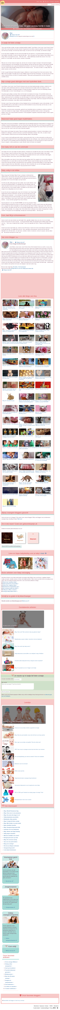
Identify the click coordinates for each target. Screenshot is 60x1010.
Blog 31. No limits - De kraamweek (11, 424)
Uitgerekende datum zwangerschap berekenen (25, 778)
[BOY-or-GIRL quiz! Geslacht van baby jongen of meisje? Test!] (8, 792)
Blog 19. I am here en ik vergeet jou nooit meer (10, 378)
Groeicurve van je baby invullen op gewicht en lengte (27, 727)
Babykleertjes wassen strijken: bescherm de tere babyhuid (28, 639)
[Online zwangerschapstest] (10, 920)
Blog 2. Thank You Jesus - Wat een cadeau (26, 307)
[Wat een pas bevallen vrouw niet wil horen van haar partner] (8, 735)
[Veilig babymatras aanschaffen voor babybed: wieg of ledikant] (8, 653)
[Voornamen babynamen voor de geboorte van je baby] (8, 785)
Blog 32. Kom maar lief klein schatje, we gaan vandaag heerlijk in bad (27, 425)
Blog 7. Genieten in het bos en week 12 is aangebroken (10, 331)
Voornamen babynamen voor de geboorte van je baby (27, 785)
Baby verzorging (27, 28)
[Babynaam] (7, 544)
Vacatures (42, 1005)
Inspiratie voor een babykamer (11, 829)
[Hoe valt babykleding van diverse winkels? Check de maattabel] (8, 756)
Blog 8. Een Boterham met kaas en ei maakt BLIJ (26, 331)
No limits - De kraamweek (19, 266)
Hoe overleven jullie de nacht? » (11, 588)
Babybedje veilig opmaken (10, 819)
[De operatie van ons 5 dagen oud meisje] (8, 667)
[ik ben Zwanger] (13, 28)
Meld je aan (25, 600)
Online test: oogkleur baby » (10, 585)
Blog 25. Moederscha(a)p (8, 400)
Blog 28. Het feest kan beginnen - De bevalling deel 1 (10, 413)
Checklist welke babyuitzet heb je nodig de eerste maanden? (29, 660)
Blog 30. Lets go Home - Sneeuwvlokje (41, 413)
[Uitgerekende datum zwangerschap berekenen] (8, 778)
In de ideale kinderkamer (10, 849)
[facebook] (55, 1008)
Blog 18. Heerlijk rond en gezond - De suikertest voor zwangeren (43, 366)
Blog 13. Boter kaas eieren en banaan (9, 354)
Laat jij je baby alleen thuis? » (10, 591)
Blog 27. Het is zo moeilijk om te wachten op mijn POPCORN (42, 401)
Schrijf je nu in (13, 36)
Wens (47, 1)
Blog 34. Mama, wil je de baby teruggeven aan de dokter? (9, 436)
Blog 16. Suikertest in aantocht (10, 365)
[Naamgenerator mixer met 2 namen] (8, 799)
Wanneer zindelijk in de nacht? (11, 835)
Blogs (41, 1)
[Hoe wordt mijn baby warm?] (8, 646)
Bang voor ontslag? (9, 843)
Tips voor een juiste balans (10, 841)
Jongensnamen (10, 907)
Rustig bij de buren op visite (11, 837)
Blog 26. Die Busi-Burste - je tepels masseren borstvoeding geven (27, 401)
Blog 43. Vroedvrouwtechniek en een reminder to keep (10, 471)
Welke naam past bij (19, 770)
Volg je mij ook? (15, 34)
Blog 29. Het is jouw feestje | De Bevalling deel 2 (26, 413)
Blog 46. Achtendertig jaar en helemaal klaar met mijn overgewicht (9, 484)
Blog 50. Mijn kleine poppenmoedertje (23, 495)
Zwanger (52, 1)
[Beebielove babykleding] (25, 568)
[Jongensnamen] (10, 892)
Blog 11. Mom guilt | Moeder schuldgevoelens (25, 343)
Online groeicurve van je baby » (11, 583)
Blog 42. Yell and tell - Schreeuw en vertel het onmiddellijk (42, 460)
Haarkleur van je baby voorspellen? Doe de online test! (18, 721)
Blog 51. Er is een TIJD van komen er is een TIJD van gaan (43, 495)
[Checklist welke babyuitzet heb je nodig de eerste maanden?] (8, 660)
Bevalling (57, 1)
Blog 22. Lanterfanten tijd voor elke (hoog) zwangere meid (10, 389)
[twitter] (57, 1008)
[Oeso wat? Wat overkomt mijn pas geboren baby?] (8, 631)
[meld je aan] (33, 36)
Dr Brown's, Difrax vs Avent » (10, 589)
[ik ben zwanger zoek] (45, 1)
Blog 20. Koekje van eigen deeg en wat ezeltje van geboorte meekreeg (26, 378)
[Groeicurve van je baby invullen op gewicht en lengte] (8, 727)
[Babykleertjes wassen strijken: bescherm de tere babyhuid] (8, 639)
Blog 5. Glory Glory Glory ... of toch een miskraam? (26, 319)
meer (42, 553)
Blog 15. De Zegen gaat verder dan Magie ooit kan (42, 354)
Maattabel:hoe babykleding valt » (11, 586)
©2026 (51, 1005)
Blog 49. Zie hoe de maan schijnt (10, 494)
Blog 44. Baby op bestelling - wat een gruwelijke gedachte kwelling (26, 471)
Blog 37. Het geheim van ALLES (10, 447)
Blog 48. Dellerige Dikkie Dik (41, 482)
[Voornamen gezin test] (10, 864)
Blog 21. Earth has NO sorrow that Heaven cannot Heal (43, 378)
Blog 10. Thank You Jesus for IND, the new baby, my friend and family (11, 343)
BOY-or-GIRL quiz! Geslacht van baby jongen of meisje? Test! (29, 792)
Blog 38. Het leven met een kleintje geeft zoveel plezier (27, 448)
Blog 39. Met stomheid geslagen (42, 447)
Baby (38, 1)
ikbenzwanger (2, 2)
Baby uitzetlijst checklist (10, 825)
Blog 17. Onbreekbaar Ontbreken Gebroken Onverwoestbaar (26, 366)
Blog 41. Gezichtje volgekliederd (26, 459)
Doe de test (9, 881)
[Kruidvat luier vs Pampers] (23, 627)
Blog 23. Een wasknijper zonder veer (26, 389)
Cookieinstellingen (45, 1008)
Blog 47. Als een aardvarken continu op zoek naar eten (25, 483)
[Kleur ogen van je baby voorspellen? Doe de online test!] (8, 742)
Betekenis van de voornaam (21, 763)
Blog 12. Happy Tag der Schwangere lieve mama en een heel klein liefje (42, 343)
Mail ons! (20, 519)
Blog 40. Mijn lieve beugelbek (9, 459)
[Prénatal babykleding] (41, 568)
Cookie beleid (36, 1008)
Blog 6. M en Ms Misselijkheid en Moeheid (42, 319)
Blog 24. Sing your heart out (41, 389)
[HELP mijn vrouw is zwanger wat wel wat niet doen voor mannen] (8, 749)
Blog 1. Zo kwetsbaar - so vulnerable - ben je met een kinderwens (9, 308)
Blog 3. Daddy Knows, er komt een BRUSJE (43, 307)
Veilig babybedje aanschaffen (11, 817)
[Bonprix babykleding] (10, 568)
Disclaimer (56, 1005)
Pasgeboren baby (19, 28)
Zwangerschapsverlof (9, 847)
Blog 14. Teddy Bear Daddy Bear (26, 353)
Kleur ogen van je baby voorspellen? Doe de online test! (28, 742)
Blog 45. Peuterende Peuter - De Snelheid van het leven (42, 471)
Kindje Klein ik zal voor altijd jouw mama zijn (22, 268)
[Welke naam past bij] (8, 770)
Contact (46, 1005)
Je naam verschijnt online (8, 678)
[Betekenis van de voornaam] (8, 763)
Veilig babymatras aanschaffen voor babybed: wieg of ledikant (29, 653)
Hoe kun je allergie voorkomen (11, 845)
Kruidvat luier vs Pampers (10, 625)
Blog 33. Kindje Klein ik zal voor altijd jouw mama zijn (42, 425)
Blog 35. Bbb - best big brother (26, 435)
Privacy (51, 1008)
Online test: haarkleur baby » (10, 582)
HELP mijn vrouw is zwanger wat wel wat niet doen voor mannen (30, 749)
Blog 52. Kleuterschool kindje (9, 506)
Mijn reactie (4, 682)
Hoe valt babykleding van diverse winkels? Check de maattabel (29, 756)
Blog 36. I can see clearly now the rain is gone (43, 436)
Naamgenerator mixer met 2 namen (23, 799)
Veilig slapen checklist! (9, 833)
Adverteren (36, 1005)
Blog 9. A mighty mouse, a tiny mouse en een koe (42, 331)
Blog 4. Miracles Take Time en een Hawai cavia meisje (11, 319)
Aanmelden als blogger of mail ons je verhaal (13, 1000)
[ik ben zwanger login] (43, 1)
